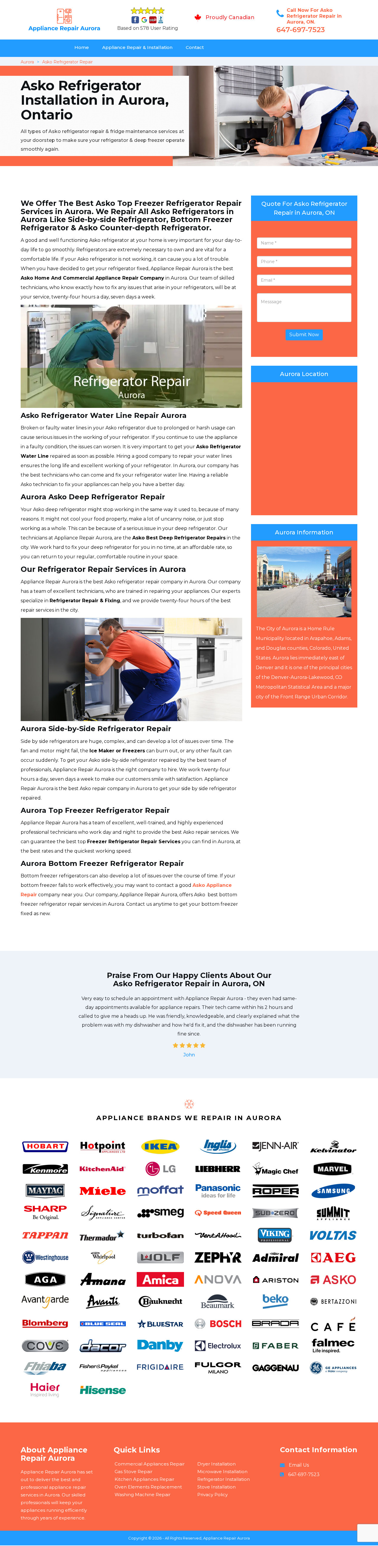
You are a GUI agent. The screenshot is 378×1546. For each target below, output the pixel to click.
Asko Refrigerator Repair (67, 62)
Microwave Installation (222, 1471)
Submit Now (304, 334)
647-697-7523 (300, 29)
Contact (195, 47)
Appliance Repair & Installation (137, 47)
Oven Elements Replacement (148, 1487)
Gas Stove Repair (133, 1471)
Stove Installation (216, 1487)
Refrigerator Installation (223, 1479)
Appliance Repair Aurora (226, 1538)
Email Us (299, 1465)
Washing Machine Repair (142, 1494)
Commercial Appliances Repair (150, 1464)
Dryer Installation (216, 1464)
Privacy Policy (212, 1494)
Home (81, 47)
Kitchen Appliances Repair (144, 1479)
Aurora (27, 62)
